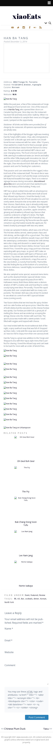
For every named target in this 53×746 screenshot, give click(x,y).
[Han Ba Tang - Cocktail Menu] (26, 350)
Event (27, 595)
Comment (10, 665)
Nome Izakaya (26, 585)
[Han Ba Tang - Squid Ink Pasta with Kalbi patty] (26, 403)
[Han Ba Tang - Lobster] (26, 398)
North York (9, 602)
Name (9, 628)
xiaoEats (26, 16)
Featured (34, 595)
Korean (43, 598)
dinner (36, 598)
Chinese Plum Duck (14, 728)
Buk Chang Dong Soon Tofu (26, 523)
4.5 (18, 598)
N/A (14, 94)
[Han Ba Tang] (26, 99)
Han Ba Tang (14, 109)
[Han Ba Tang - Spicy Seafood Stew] (26, 419)
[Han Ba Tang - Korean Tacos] (26, 387)
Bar (22, 598)
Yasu (46, 728)
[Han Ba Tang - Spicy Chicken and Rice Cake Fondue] (26, 409)
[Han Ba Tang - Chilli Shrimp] (26, 382)
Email (8, 640)
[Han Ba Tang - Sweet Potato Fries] (26, 377)
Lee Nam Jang (26, 555)
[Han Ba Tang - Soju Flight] (26, 369)
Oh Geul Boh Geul (25, 461)
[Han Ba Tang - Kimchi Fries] (26, 393)
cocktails (28, 598)
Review (42, 595)
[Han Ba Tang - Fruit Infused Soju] (26, 364)
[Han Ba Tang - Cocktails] (26, 356)
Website (9, 652)
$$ (15, 598)
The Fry (25, 491)
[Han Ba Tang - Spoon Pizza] (26, 414)
